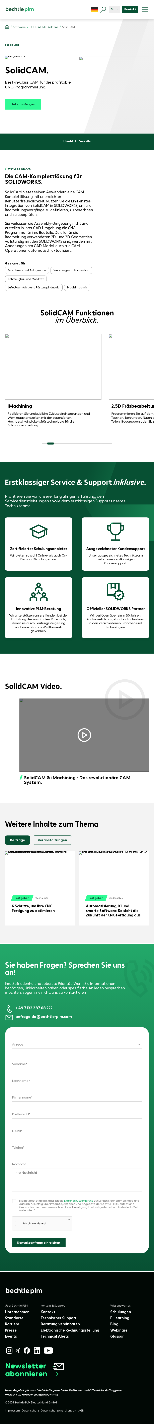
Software (19, 27)
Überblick (70, 141)
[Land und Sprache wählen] (94, 9)
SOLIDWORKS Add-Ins (44, 27)
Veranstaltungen (52, 840)
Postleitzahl (20, 1114)
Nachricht (19, 1164)
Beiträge (17, 840)
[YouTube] (48, 1350)
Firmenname (21, 1097)
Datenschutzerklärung (79, 1200)
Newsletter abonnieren (26, 1369)
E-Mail (16, 1131)
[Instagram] (9, 1350)
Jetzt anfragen (23, 104)
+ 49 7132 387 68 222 (34, 1008)
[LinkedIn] (37, 1350)
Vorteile (85, 141)
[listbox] (77, 1042)
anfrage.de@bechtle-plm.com (43, 1016)
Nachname (20, 1081)
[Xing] (18, 1350)
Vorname (19, 1064)
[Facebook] (27, 1350)
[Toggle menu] (145, 10)
